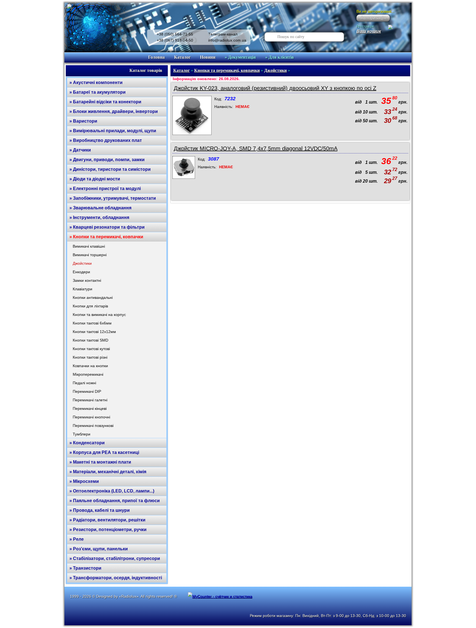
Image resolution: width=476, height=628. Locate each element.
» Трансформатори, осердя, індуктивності (115, 577)
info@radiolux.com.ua (227, 40)
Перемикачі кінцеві (90, 408)
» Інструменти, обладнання (99, 217)
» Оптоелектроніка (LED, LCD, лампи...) (111, 491)
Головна (156, 57)
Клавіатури (82, 289)
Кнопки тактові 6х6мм (92, 323)
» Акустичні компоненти (96, 82)
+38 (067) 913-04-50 (175, 40)
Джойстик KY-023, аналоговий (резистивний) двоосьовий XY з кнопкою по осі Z (275, 88)
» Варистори (83, 121)
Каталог (182, 57)
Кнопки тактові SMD (90, 340)
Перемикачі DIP (87, 391)
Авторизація (373, 17)
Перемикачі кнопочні (91, 417)
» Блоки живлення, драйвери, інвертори (113, 111)
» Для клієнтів (279, 57)
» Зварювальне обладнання (100, 207)
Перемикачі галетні (90, 400)
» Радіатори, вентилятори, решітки (107, 520)
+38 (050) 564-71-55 (175, 34)
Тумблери (81, 434)
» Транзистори (85, 568)
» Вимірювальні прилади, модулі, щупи (112, 130)
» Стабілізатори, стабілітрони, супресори (114, 558)
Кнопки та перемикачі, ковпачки (227, 70)
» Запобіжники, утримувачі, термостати (112, 198)
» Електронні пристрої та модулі (105, 188)
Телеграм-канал (222, 34)
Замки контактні (87, 280)
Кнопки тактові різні (90, 357)
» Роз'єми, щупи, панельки (98, 548)
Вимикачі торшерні (90, 255)
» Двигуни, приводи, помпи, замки (107, 159)
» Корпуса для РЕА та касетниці (104, 452)
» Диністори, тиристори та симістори (110, 169)
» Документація (240, 57)
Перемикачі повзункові (93, 425)
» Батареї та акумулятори (97, 92)
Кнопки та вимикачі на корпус (99, 314)
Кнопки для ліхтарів (90, 306)
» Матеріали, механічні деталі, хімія (107, 471)
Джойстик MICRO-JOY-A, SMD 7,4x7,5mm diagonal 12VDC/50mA (255, 148)
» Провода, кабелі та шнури (99, 510)
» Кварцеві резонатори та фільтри (107, 227)
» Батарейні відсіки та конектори (105, 101)
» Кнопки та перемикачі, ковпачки (106, 236)
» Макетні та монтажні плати (100, 462)
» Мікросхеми (84, 481)
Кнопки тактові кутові (91, 349)
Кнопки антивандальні (93, 297)
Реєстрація (365, 26)
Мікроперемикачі (88, 374)
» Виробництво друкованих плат (105, 140)
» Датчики (80, 150)
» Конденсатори (87, 442)
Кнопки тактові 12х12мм (94, 331)
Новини (207, 57)
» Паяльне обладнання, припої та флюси (114, 500)
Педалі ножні (84, 383)
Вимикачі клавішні (89, 246)
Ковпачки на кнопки (90, 366)
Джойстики (82, 263)
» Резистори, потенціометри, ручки (108, 529)
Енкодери (81, 272)
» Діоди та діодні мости (94, 179)
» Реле (76, 539)
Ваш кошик (368, 31)
